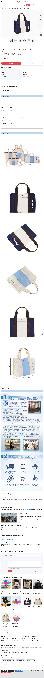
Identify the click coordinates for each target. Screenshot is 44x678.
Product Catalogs (17, 634)
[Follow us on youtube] (40, 670)
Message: (5, 561)
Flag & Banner (14, 638)
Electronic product (4, 638)
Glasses (23, 638)
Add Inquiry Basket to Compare (22, 44)
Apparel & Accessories (5, 636)
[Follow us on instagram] (38, 670)
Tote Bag (19, 8)
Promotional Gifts (9, 539)
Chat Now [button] (33, 63)
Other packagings (35, 640)
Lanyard (25, 538)
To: (6, 558)
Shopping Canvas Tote (31, 660)
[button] (1, 1)
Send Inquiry (11, 63)
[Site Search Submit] (28, 5)
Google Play (11, 670)
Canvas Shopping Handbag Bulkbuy (8, 665)
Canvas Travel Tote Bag (6, 663)
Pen (32, 538)
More (2, 668)
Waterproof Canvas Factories (13, 657)
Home (2, 8)
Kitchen (23, 640)
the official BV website (27, 509)
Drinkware (34, 636)
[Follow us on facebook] (35, 670)
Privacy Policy (39, 674)
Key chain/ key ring (15, 640)
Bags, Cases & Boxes (8, 8)
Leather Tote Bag (16, 652)
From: (6, 555)
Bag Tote (3, 657)
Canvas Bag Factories (24, 657)
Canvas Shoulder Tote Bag (28, 663)
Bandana (29, 538)
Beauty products (25, 636)
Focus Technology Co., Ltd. (14, 674)
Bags (34, 538)
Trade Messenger (19, 670)
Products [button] (11, 5)
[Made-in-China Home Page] (22, 2)
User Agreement (28, 674)
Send (10, 571)
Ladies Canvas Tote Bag (17, 663)
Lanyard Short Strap (20, 538)
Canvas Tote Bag (26, 8)
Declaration (34, 674)
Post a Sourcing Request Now (33, 571)
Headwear (3, 640)
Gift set (33, 638)
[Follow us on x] (37, 670)
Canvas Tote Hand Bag (20, 660)
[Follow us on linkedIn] (31, 672)
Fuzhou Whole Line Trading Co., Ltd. (10, 53)
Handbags (15, 8)
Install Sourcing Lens (6, 672)
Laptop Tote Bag (24, 652)
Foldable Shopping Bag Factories (8, 660)
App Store (4, 670)
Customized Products (12, 538)
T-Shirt (36, 538)
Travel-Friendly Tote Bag (6, 652)
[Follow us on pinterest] (42, 670)
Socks (4, 539)
